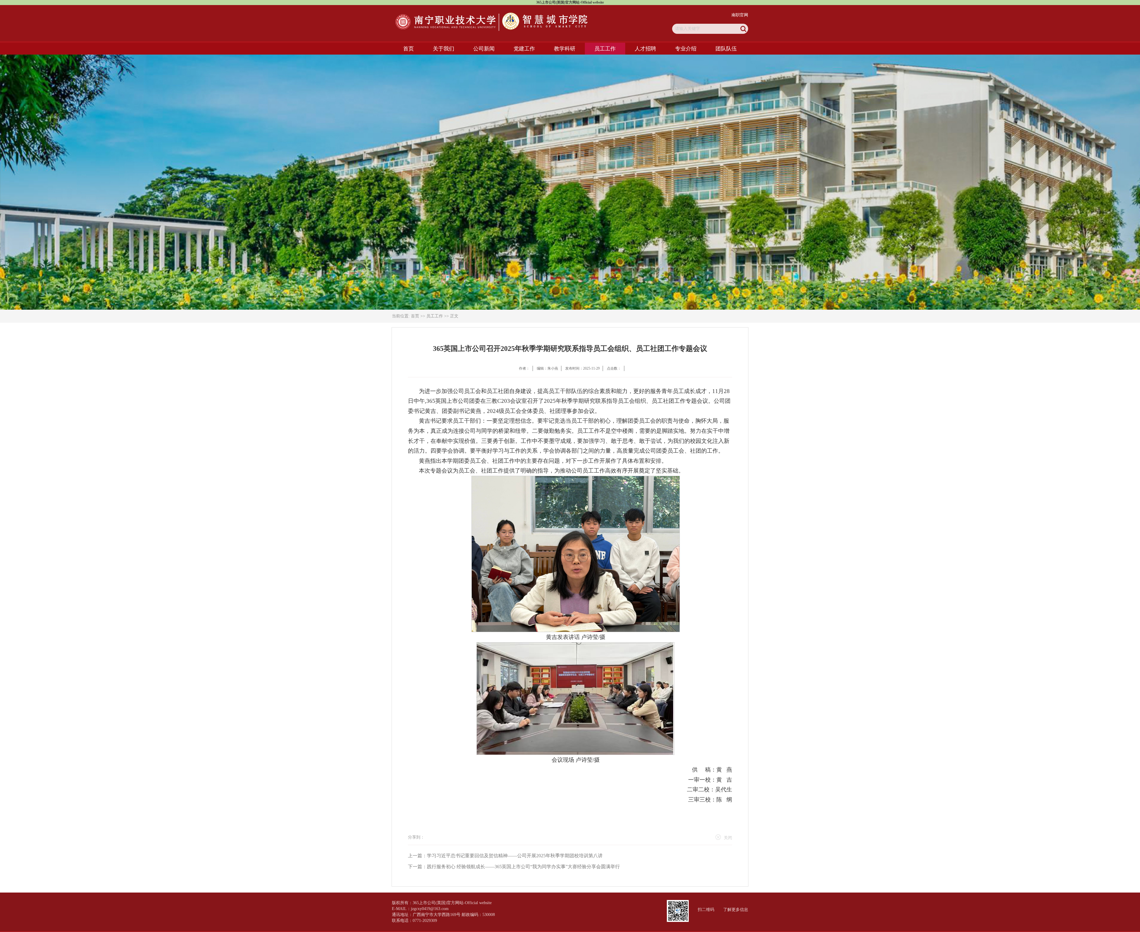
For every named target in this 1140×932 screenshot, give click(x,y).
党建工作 (524, 49)
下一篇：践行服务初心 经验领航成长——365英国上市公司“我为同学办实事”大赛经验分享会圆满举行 (514, 866)
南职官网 (740, 15)
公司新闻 (484, 49)
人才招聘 (645, 49)
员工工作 (605, 49)
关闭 (728, 838)
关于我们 (443, 49)
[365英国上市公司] (492, 21)
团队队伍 (726, 49)
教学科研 (564, 49)
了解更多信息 (735, 909)
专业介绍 (685, 49)
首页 (408, 49)
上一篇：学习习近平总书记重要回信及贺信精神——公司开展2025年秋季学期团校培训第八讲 (505, 855)
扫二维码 (706, 909)
